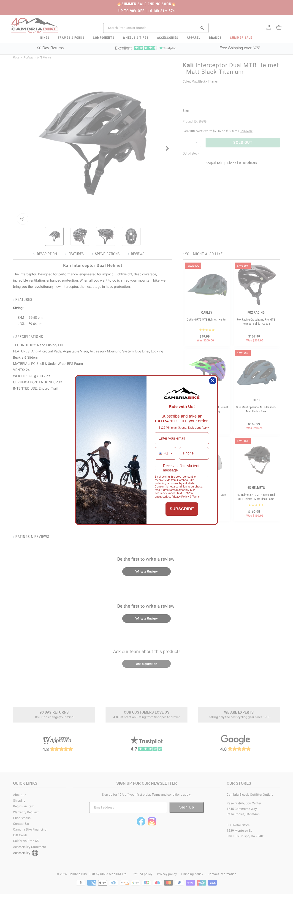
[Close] (212, 380)
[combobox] (165, 453)
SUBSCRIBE (182, 509)
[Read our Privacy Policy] (206, 477)
